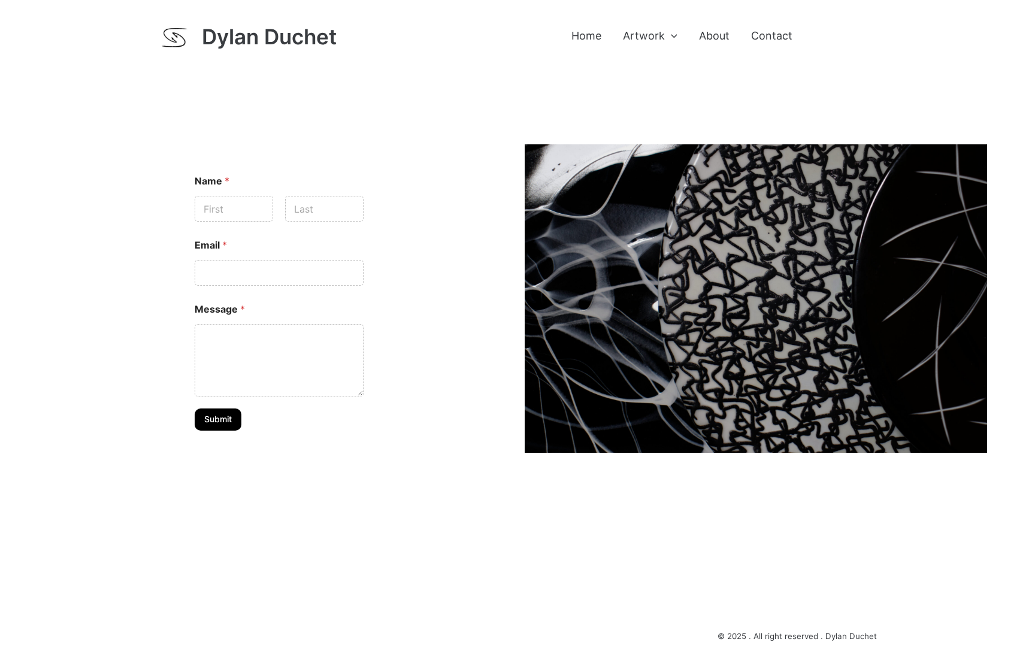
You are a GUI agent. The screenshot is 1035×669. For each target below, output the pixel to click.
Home (586, 35)
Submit (218, 419)
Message (220, 309)
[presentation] (671, 36)
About (714, 35)
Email (211, 245)
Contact (771, 35)
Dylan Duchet (269, 36)
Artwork (644, 35)
